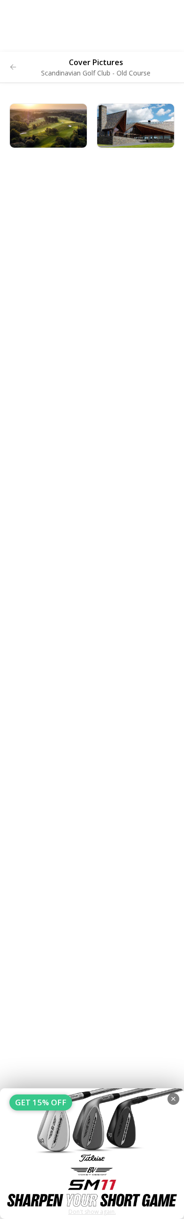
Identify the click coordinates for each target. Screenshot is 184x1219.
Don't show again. (92, 1212)
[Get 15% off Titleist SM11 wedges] (92, 1153)
